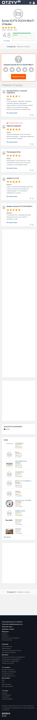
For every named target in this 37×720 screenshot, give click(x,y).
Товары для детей (8, 663)
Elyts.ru (17, 452)
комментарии (12, 113)
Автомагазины (6, 684)
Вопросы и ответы (23, 47)
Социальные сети (7, 674)
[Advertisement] (18, 303)
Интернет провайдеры (9, 672)
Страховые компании (9, 652)
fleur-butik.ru (18, 520)
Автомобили (6, 678)
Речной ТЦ (18, 529)
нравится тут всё (13, 178)
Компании (5, 644)
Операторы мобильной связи (11, 650)
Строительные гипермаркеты (11, 659)
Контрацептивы (7, 640)
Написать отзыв (18, 76)
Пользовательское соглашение (12, 622)
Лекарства (5, 636)
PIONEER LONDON (20, 511)
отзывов (7, 40)
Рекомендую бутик (14, 152)
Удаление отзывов (8, 629)
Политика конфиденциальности (12, 624)
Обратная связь (7, 627)
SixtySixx (17, 491)
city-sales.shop (19, 472)
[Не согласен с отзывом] (31, 115)
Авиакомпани (6, 648)
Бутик (7, 429)
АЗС (3, 680)
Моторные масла (7, 686)
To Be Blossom (19, 443)
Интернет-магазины (8, 670)
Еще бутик (7, 537)
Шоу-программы (7, 699)
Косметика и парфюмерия (10, 661)
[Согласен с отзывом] (33, 115)
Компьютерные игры (8, 676)
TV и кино (5, 691)
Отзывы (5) (11, 47)
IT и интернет (6, 667)
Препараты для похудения (10, 638)
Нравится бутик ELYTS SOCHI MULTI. (20, 206)
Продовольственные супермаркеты (13, 657)
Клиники (4, 634)
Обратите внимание (14, 126)
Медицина (5, 631)
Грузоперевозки (7, 646)
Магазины (5, 655)
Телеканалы (6, 697)
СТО (3, 682)
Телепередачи (6, 695)
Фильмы (4, 693)
